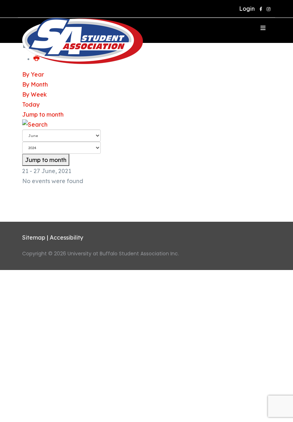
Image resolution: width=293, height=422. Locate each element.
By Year (33, 74)
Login (245, 8)
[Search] (146, 124)
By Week (34, 94)
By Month (35, 84)
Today (31, 104)
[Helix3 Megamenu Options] (262, 28)
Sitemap (33, 237)
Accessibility (66, 237)
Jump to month (43, 114)
